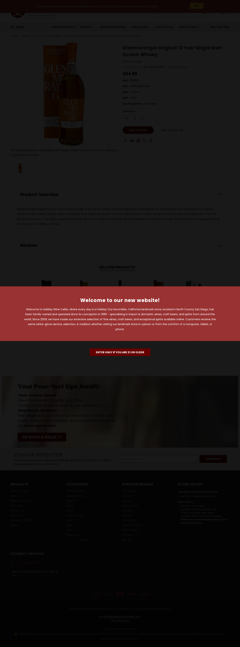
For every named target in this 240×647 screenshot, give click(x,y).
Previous (230, 635)
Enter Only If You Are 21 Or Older (120, 352)
